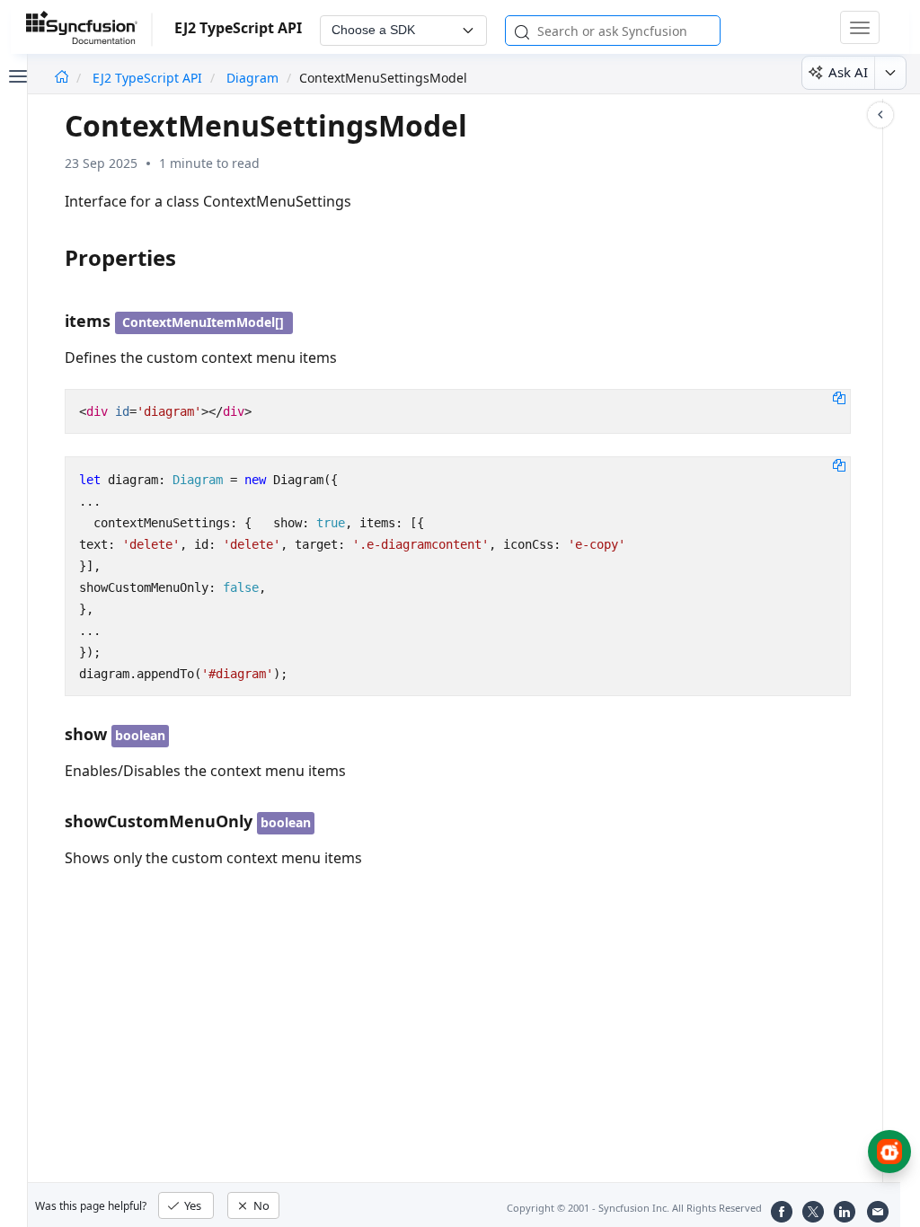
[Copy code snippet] (839, 397)
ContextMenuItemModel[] (203, 322)
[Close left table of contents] (16, 74)
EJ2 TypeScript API (149, 77)
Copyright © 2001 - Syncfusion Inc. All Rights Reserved (634, 1207)
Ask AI (848, 72)
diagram (252, 77)
